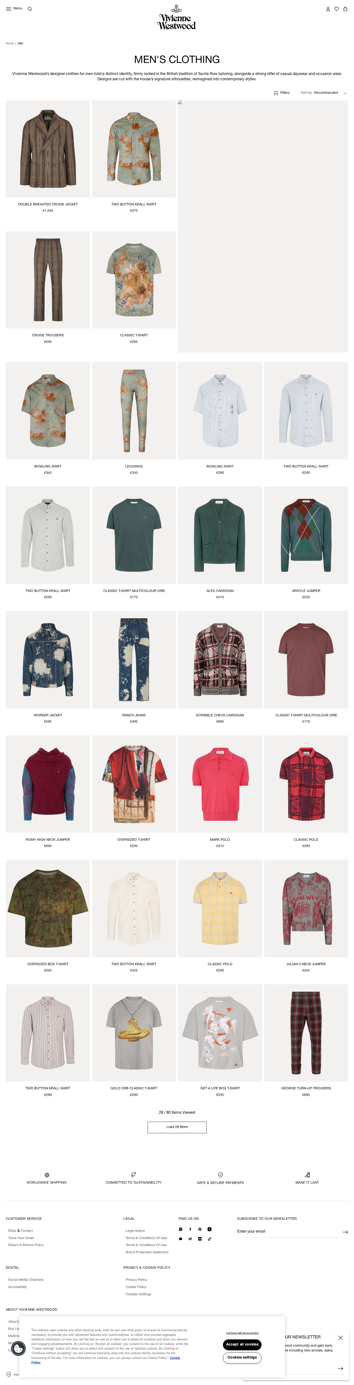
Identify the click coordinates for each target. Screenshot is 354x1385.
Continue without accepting (242, 1333)
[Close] (340, 1338)
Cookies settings (242, 1357)
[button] (18, 1348)
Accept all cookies (242, 1344)
